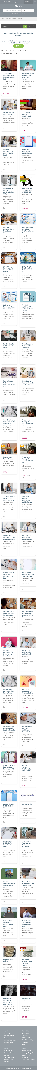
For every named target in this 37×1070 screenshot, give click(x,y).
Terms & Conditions (10, 1040)
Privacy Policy (8, 1042)
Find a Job (25, 1057)
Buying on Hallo (26, 1050)
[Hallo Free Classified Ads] (18, 6)
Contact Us (7, 1038)
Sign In (19, 46)
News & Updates (9, 1035)
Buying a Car (26, 1055)
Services (8, 18)
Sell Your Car (8, 1055)
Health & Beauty (17, 18)
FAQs (23, 1044)
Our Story (7, 1033)
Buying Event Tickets (28, 1060)
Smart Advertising (27, 1040)
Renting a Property (28, 1053)
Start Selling (8, 1050)
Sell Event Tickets (9, 1057)
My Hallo (28, 2)
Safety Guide (26, 1037)
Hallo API (25, 1042)
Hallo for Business (9, 1053)
